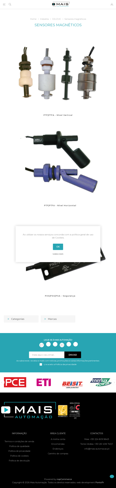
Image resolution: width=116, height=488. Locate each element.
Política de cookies (19, 456)
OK (58, 246)
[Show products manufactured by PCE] (15, 382)
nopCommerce (64, 479)
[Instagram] (55, 344)
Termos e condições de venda (19, 441)
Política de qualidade (19, 446)
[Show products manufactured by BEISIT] (72, 382)
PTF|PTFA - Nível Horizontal (60, 205)
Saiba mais (58, 254)
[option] (15, 382)
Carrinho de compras (58, 453)
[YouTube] (62, 345)
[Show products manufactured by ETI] (44, 382)
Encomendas (58, 444)
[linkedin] (68, 344)
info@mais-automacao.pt (96, 449)
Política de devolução (19, 460)
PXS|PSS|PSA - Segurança (60, 296)
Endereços (58, 449)
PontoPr (99, 482)
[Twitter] (41, 345)
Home (33, 19)
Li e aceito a (60, 364)
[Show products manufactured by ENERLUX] (101, 382)
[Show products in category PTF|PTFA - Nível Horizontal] (60, 161)
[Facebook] (48, 344)
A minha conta (58, 439)
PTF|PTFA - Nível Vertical (58, 115)
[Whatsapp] (75, 344)
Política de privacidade (19, 451)
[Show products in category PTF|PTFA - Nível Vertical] (58, 71)
